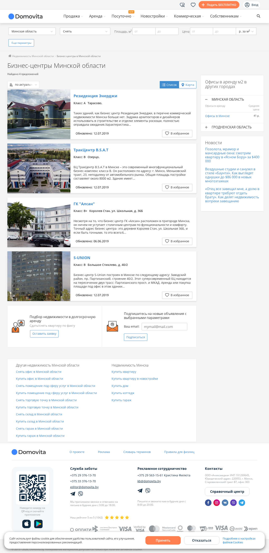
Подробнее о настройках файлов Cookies (239, 540)
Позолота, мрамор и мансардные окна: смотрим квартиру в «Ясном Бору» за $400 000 (232, 155)
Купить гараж (121, 400)
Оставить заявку (44, 334)
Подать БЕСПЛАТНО (221, 5)
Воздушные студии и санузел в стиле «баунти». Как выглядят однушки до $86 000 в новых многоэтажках (230, 175)
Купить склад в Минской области (40, 421)
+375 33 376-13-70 (83, 481)
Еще (21, 43)
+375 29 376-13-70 (83, 475)
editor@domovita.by (84, 487)
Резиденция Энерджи (95, 96)
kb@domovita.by (149, 481)
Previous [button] (12, 114)
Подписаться (135, 337)
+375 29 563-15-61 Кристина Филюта (163, 475)
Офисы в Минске (217, 116)
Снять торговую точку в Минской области (46, 400)
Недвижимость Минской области (33, 56)
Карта (190, 85)
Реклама (104, 452)
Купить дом (120, 386)
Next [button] (65, 114)
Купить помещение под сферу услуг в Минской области (56, 393)
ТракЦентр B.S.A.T (91, 150)
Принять (163, 540)
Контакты (214, 468)
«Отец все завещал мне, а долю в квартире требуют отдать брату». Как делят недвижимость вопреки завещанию (232, 195)
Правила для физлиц (179, 452)
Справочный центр (227, 491)
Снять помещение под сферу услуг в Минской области (55, 386)
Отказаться (201, 540)
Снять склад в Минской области (39, 414)
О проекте (77, 452)
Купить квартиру (124, 372)
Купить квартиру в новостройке (135, 379)
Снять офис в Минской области (38, 372)
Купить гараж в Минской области (40, 436)
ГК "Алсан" (84, 204)
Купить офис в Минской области (39, 379)
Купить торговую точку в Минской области (47, 407)
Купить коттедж (123, 393)
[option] (38, 114)
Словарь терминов (137, 452)
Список (171, 85)
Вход (255, 5)
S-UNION (82, 258)
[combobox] (32, 31)
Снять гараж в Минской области (39, 428)
